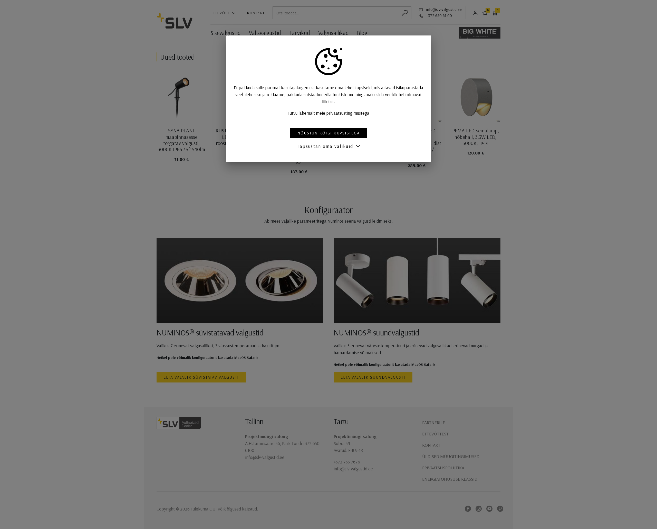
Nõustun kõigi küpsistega (328, 132)
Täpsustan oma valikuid (325, 146)
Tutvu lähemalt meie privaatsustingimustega (328, 113)
